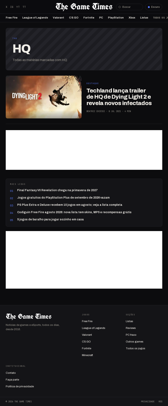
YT (18, 7)
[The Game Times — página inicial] (84, 7)
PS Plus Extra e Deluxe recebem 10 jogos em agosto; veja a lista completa (69, 204)
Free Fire (11, 17)
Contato (11, 372)
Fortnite (88, 17)
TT (24, 7)
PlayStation (116, 17)
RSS (160, 401)
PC (101, 17)
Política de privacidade (20, 386)
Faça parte (12, 379)
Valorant (58, 17)
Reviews (131, 328)
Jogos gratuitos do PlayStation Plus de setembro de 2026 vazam (63, 197)
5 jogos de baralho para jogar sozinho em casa (50, 219)
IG (12, 7)
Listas (144, 17)
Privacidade (147, 401)
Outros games (134, 341)
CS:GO (73, 17)
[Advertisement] (84, 150)
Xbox (132, 17)
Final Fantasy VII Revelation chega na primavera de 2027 (57, 190)
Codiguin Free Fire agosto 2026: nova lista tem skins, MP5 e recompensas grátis (74, 212)
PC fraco (131, 334)
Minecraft (87, 355)
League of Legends (35, 17)
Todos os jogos (135, 348)
